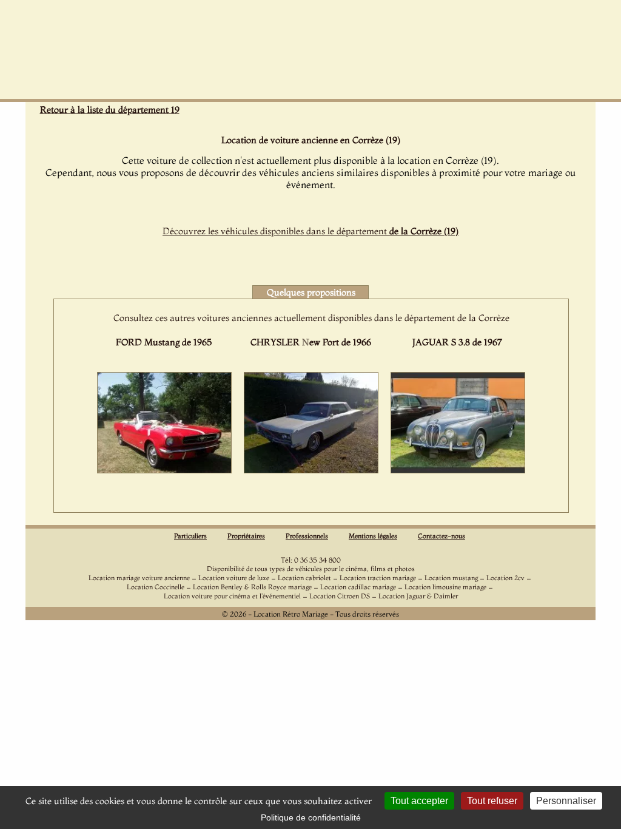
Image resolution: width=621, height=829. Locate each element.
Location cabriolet (304, 578)
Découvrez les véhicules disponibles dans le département (310, 231)
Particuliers (190, 536)
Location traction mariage (378, 578)
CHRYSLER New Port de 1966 (310, 342)
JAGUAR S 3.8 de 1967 (457, 342)
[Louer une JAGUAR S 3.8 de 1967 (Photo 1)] (458, 470)
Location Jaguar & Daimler (418, 596)
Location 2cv (505, 578)
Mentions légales (373, 536)
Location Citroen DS (339, 596)
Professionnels (307, 536)
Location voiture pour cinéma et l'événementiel (232, 596)
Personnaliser (566, 801)
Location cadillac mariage (358, 587)
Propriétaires (246, 536)
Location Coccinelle (155, 587)
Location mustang (451, 578)
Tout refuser (492, 801)
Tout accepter (419, 801)
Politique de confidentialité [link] (311, 817)
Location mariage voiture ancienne (139, 578)
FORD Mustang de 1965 (164, 342)
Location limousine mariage (445, 587)
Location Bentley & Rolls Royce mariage (252, 587)
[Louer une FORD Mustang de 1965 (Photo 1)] (164, 470)
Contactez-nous (441, 536)
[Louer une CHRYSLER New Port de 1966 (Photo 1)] (311, 470)
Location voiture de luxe (233, 578)
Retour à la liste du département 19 (110, 109)
